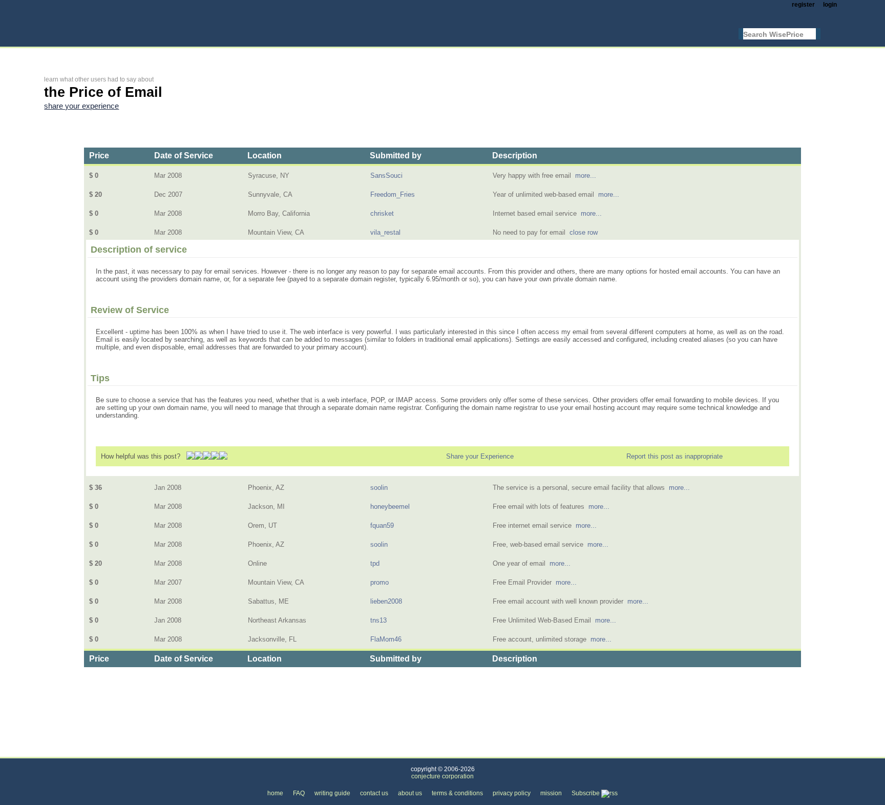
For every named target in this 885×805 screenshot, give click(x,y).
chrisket (382, 213)
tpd (375, 563)
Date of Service (183, 155)
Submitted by (396, 155)
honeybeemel (390, 506)
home (275, 793)
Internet (102, 751)
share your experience (81, 106)
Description (514, 155)
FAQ (299, 793)
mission (551, 793)
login (830, 4)
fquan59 (382, 525)
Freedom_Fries (392, 194)
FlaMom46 (386, 639)
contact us (374, 793)
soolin (379, 487)
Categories (60, 751)
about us (410, 793)
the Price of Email (188, 751)
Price (99, 155)
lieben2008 (386, 601)
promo (379, 582)
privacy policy (512, 793)
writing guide (332, 793)
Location (264, 155)
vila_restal (385, 232)
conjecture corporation (442, 776)
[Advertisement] (230, 54)
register (803, 4)
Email (137, 751)
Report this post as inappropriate (674, 456)
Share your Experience (480, 456)
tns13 (378, 620)
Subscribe (586, 793)
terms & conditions (457, 793)
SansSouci (386, 175)
